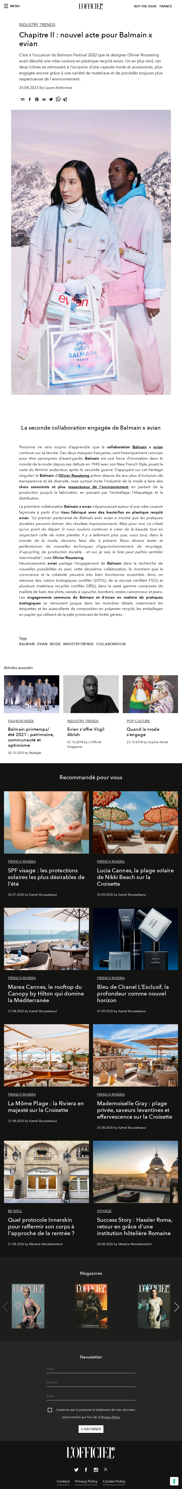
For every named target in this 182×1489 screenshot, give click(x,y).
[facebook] (29, 100)
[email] (22, 100)
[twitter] (51, 100)
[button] (177, 1307)
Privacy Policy (110, 1417)
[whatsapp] (58, 100)
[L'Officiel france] (91, 6)
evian (158, 447)
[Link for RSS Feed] (105, 1470)
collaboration (111, 644)
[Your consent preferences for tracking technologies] (174, 1481)
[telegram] (65, 100)
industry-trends (78, 644)
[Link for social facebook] (86, 1471)
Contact (63, 1481)
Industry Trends (37, 24)
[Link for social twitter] (76, 1471)
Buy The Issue (145, 6)
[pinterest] (36, 100)
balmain (27, 644)
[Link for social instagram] (96, 1471)
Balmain (140, 447)
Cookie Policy (114, 1481)
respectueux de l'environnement (98, 487)
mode (55, 644)
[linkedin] (43, 100)
